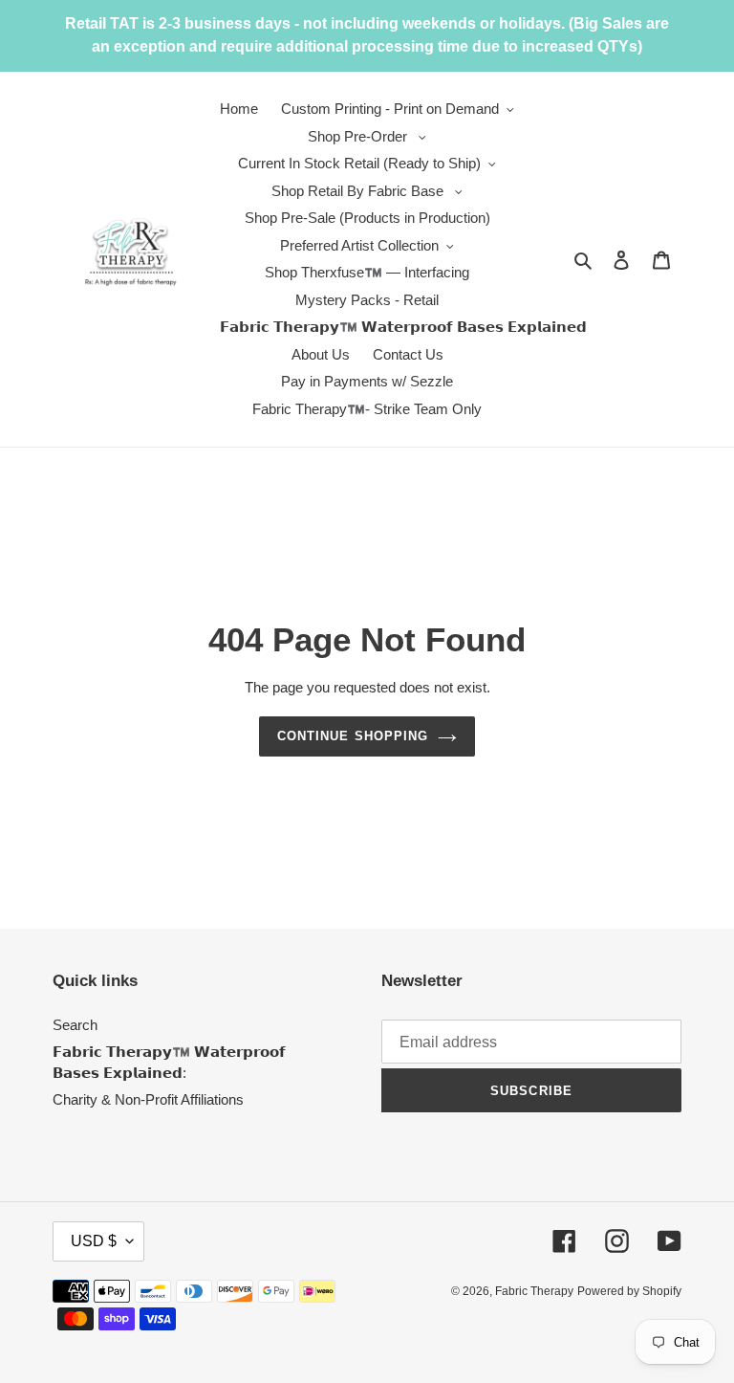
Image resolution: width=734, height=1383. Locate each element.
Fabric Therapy (534, 1291)
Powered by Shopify (629, 1291)
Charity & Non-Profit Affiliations (148, 1099)
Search (75, 1025)
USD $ (94, 1241)
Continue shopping (352, 736)
